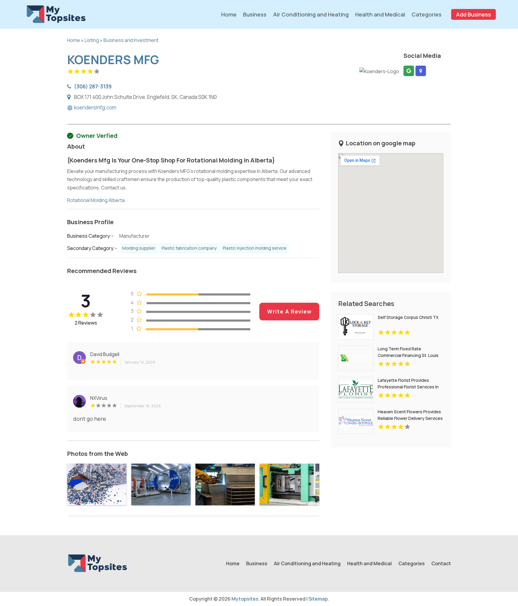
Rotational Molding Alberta (96, 200)
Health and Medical (380, 14)
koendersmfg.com (95, 108)
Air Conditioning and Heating (311, 14)
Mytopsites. (245, 599)
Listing (92, 40)
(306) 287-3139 (93, 86)
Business (254, 14)
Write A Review (289, 311)
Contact (441, 564)
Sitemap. (318, 599)
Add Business (473, 14)
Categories (427, 14)
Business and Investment (131, 40)
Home (229, 14)
